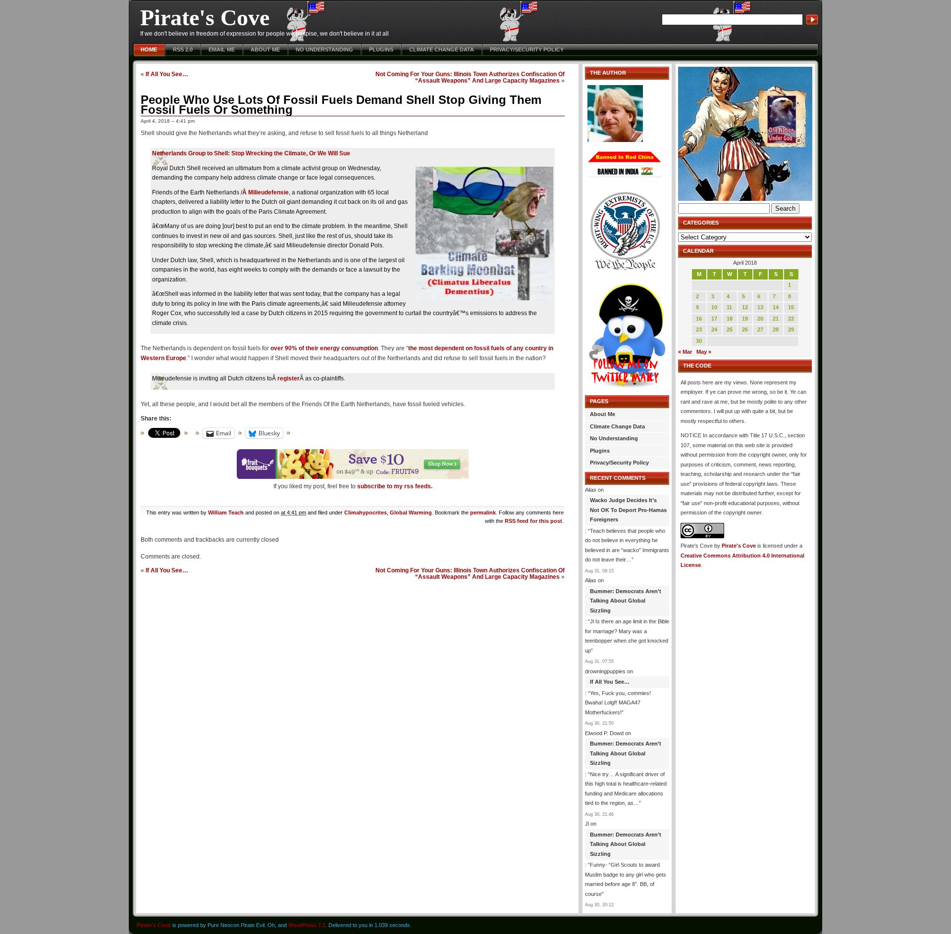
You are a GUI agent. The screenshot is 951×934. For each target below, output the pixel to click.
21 (776, 319)
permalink (483, 512)
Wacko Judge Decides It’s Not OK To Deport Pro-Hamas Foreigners (628, 509)
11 (729, 307)
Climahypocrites (365, 512)
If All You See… (167, 74)
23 (699, 329)
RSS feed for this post (533, 521)
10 (714, 307)
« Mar (685, 352)
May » (703, 352)
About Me (265, 49)
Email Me (222, 49)
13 (760, 307)
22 (791, 319)
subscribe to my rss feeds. (394, 486)
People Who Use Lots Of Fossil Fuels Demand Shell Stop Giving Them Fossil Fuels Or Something (341, 104)
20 (760, 319)
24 (714, 329)
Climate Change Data (441, 49)
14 (776, 307)
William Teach (226, 512)
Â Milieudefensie (265, 192)
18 (730, 319)
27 (760, 329)
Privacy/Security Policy (527, 49)
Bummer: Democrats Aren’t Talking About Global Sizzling (625, 600)
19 (745, 319)
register (288, 378)
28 (776, 329)
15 (791, 307)
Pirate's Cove (204, 17)
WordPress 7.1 (306, 925)
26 (745, 329)
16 (699, 319)
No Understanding (324, 49)
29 (791, 329)
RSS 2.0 (183, 49)
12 (745, 307)
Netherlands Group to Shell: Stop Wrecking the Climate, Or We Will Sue (251, 153)
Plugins (381, 49)
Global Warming (411, 512)
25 (730, 329)
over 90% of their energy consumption (324, 348)
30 (699, 341)
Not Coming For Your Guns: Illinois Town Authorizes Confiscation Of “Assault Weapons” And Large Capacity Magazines (470, 77)
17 (714, 319)
